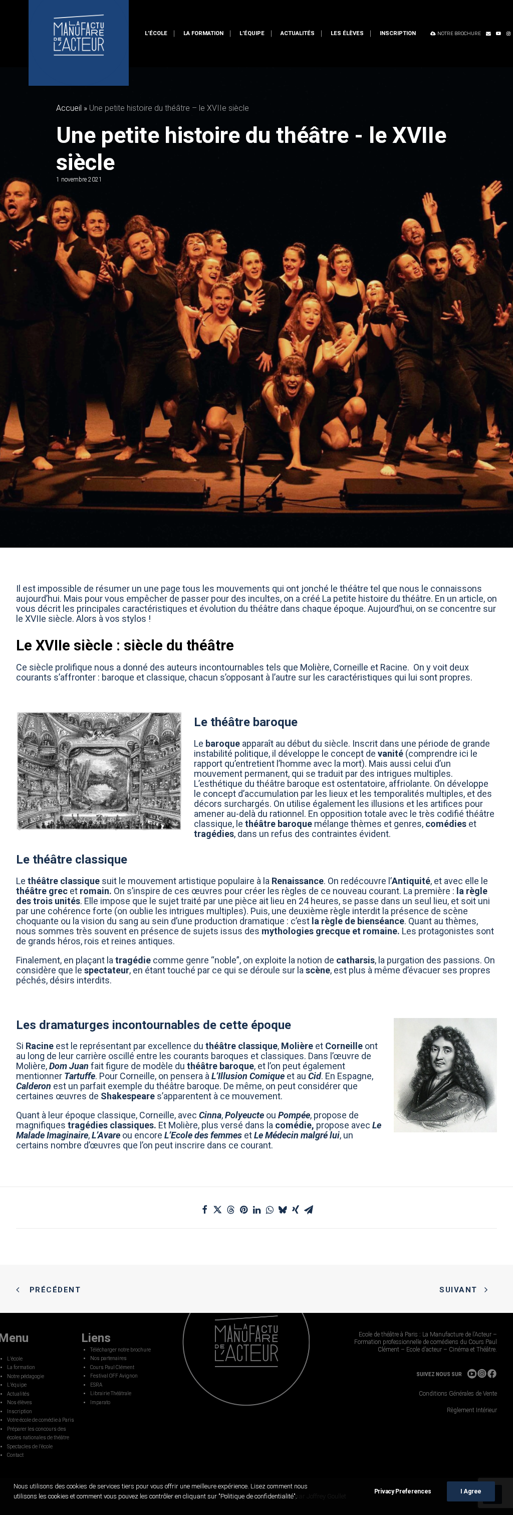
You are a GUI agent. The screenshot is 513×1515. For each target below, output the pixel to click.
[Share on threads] (230, 1210)
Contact (15, 1455)
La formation (203, 33)
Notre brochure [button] (459, 33)
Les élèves (347, 33)
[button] (488, 33)
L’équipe (252, 33)
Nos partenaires (108, 1358)
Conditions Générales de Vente (458, 1393)
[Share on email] (309, 1210)
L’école (156, 33)
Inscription (398, 33)
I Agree (470, 1491)
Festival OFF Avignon (114, 1376)
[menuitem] (156, 33)
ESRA (96, 1385)
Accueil (69, 108)
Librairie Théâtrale (110, 1393)
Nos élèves (19, 1402)
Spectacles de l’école (30, 1446)
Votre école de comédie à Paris (40, 1420)
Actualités (298, 33)
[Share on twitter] (217, 1210)
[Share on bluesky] (283, 1210)
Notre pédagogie (25, 1376)
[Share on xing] (296, 1210)
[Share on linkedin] (256, 1210)
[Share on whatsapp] (270, 1210)
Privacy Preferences (402, 1491)
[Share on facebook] (204, 1210)
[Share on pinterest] (243, 1210)
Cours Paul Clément (112, 1367)
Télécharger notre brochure (120, 1350)
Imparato (100, 1402)
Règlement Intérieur (472, 1410)
